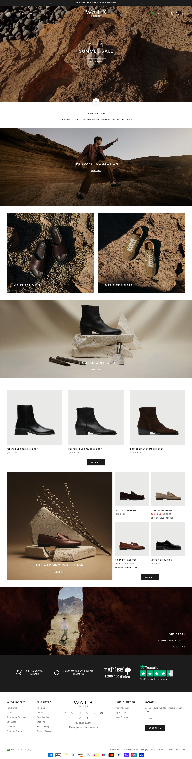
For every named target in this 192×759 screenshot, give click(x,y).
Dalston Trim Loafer (125, 510)
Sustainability (43, 717)
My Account (121, 712)
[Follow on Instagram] (79, 713)
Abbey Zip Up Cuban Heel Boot (22, 449)
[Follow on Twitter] (72, 713)
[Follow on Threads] (87, 713)
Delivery (10, 712)
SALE (32, 13)
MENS (21, 13)
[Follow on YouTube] (101, 713)
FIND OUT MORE (178, 647)
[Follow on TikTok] (79, 717)
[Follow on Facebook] (65, 713)
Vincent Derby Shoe (161, 560)
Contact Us (11, 726)
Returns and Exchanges (17, 717)
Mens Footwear (122, 717)
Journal (40, 712)
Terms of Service (44, 731)
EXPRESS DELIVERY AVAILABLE (34, 672)
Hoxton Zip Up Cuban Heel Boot (85, 449)
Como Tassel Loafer (161, 510)
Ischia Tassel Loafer (125, 560)
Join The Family (122, 708)
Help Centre (12, 708)
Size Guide (11, 722)
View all (96, 462)
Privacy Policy (43, 726)
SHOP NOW (96, 61)
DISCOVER (96, 170)
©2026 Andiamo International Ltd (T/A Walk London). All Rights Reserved (147, 750)
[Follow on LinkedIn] (87, 717)
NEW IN (10, 13)
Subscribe (155, 728)
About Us (41, 708)
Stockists (41, 722)
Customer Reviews (15, 731)
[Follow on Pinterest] (94, 713)
